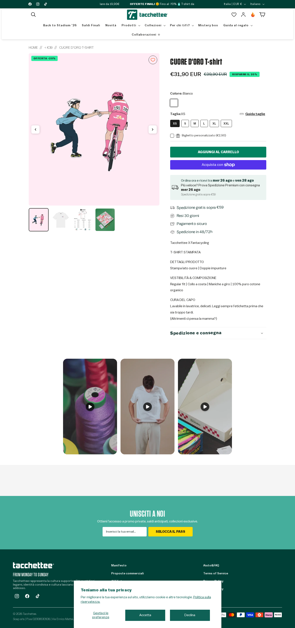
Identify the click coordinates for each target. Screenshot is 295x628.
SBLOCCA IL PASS (170, 531)
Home (33, 47)
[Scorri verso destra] (153, 129)
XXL (226, 123)
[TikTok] (37, 596)
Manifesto (119, 565)
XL (214, 123)
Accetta (145, 615)
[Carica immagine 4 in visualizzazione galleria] (105, 219)
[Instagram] (17, 596)
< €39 (48, 47)
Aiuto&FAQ (211, 565)
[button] (33, 14)
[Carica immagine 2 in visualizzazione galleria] (61, 219)
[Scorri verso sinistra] (35, 129)
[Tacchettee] (33, 565)
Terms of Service (215, 573)
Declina (189, 615)
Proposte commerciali (127, 573)
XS (175, 123)
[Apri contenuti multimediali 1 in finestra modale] (94, 129)
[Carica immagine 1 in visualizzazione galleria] (39, 219)
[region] (94, 142)
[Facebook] (27, 596)
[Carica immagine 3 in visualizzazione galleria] (83, 219)
